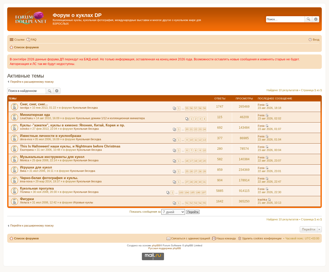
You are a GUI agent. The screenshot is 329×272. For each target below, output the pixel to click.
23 (200, 129)
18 (195, 161)
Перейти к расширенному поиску (32, 81)
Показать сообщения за (145, 211)
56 (191, 108)
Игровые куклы (83, 202)
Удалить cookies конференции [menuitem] (261, 238)
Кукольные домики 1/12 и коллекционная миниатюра (110, 118)
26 (191, 171)
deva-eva (26, 139)
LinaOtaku (26, 118)
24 (204, 129)
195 (192, 192)
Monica (24, 160)
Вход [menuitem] (316, 39)
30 (200, 182)
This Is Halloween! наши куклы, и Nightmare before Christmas (70, 146)
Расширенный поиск (315, 19)
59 (204, 108)
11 (196, 140)
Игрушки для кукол (36, 167)
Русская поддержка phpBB (164, 248)
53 (195, 203)
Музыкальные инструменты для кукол (52, 157)
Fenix (261, 104)
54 (200, 203)
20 (187, 129)
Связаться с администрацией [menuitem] (190, 238)
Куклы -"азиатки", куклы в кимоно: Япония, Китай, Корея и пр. (72, 125)
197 (204, 192)
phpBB (156, 245)
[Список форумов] (30, 16)
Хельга (24, 202)
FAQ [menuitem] (33, 39)
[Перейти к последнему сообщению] (267, 104)
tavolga (24, 107)
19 (200, 161)
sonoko (24, 128)
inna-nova (26, 181)
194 (187, 192)
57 (195, 108)
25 (187, 171)
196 (198, 192)
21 (191, 129)
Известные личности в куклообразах (50, 136)
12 (200, 140)
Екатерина (27, 149)
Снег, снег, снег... (34, 104)
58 (200, 108)
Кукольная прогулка (37, 188)
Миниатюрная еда (35, 115)
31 (204, 182)
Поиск (308, 19)
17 (191, 161)
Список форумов (26, 238)
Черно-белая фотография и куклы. (49, 178)
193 (181, 192)
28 (200, 171)
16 (187, 161)
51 (187, 203)
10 (191, 140)
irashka (262, 199)
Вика (23, 170)
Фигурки (27, 199)
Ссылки (19, 39)
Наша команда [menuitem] (226, 238)
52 (191, 203)
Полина (25, 191)
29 (204, 171)
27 (195, 171)
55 (187, 108)
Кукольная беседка (85, 107)
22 (195, 129)
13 (204, 140)
